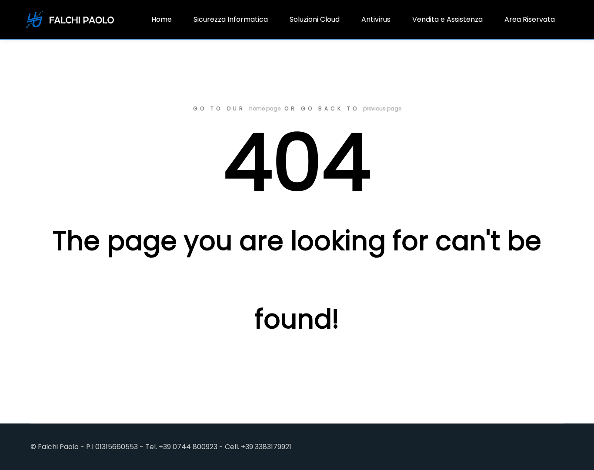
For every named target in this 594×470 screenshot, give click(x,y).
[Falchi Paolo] (70, 19)
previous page (382, 108)
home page (264, 108)
